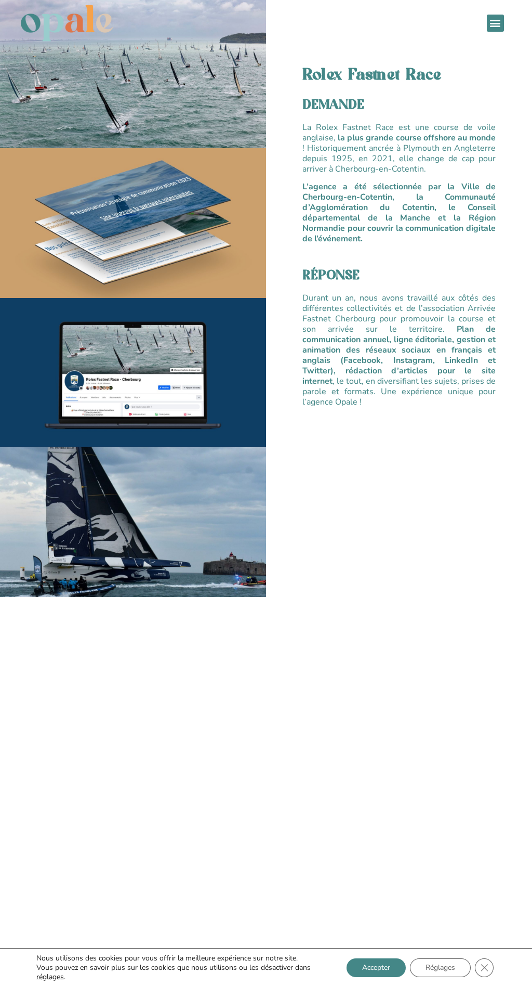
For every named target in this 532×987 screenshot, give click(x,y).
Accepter (376, 967)
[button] (495, 23)
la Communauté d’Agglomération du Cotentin (399, 202)
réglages (50, 977)
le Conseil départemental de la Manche (399, 213)
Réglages (440, 967)
